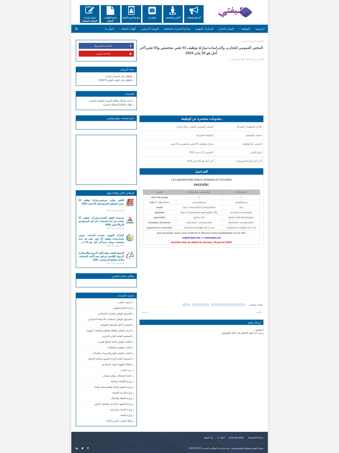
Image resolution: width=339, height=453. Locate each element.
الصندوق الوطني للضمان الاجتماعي (115, 313)
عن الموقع (208, 437)
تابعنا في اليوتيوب (103, 53)
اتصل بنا (221, 437)
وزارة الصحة (126, 415)
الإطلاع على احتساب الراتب (118, 76)
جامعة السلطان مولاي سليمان (117, 375)
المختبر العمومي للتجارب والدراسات (228, 305)
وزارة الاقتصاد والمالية (121, 381)
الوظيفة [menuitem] (245, 28)
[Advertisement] (201, 91)
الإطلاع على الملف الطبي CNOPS (115, 80)
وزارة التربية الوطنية (122, 392)
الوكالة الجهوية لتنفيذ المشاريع (117, 364)
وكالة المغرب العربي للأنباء (119, 420)
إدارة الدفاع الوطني (122, 308)
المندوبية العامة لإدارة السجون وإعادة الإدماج (110, 358)
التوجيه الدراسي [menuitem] (150, 28)
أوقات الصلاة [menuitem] (128, 28)
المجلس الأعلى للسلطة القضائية (116, 325)
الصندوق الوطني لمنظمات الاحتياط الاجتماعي (110, 319)
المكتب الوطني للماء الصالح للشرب (114, 341)
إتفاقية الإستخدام (236, 437)
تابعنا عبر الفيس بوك (103, 46)
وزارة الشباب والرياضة (121, 409)
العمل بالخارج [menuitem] (226, 28)
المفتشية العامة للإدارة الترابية (117, 336)
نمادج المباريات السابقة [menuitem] (177, 28)
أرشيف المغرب (124, 302)
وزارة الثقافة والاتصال (121, 398)
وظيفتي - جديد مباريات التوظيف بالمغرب (220, 448)
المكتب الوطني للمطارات (119, 347)
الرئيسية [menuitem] (260, 28)
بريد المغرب (126, 370)
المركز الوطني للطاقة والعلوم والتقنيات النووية (109, 330)
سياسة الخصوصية (255, 437)
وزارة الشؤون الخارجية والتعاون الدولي (113, 404)
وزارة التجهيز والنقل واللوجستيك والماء (113, 387)
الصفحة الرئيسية (256, 41)
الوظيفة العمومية (200, 305)
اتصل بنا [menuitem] (109, 28)
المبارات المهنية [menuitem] (204, 28)
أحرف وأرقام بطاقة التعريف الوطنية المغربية (110, 100)
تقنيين (244, 41)
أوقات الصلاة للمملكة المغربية (117, 104)
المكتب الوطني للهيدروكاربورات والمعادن (112, 353)
